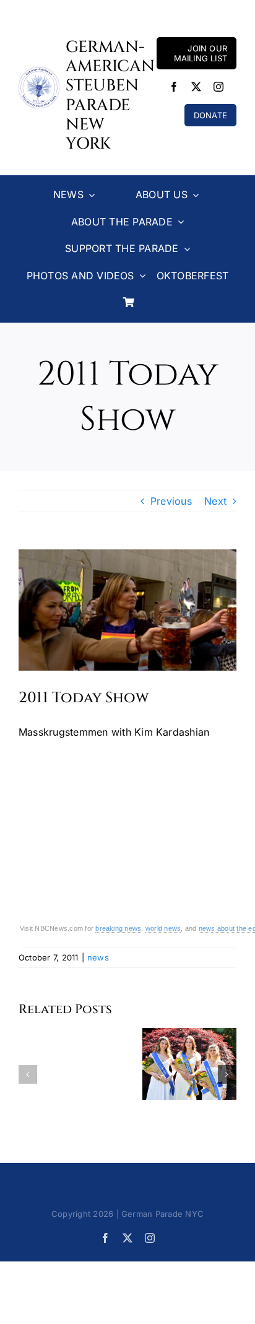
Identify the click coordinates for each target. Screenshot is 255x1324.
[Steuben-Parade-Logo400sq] (39, 72)
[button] (28, 1074)
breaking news (118, 928)
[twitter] (196, 87)
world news (163, 928)
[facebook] (174, 87)
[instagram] (218, 87)
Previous (171, 501)
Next (215, 501)
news (98, 957)
